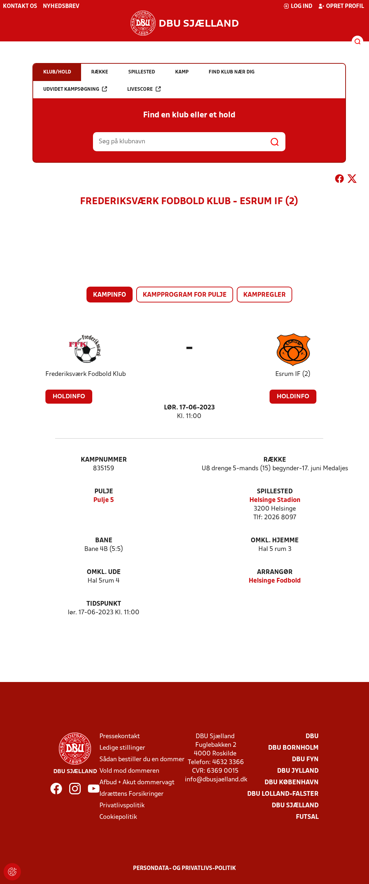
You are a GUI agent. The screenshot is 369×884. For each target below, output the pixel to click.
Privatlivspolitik (122, 806)
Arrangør (275, 572)
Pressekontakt (119, 736)
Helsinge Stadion (275, 500)
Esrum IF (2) (293, 374)
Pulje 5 (103, 500)
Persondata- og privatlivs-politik (184, 868)
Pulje (103, 492)
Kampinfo (109, 295)
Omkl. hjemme (275, 541)
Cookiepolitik (118, 817)
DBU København (291, 783)
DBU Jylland (298, 771)
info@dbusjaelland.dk (216, 780)
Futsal (307, 817)
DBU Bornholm (293, 748)
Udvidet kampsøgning (71, 89)
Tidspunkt (103, 604)
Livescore (140, 89)
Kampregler (264, 295)
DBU (312, 736)
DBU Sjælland (295, 806)
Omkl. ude (104, 572)
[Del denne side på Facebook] (339, 180)
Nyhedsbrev (61, 6)
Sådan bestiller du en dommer (141, 760)
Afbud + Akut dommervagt (136, 783)
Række (274, 460)
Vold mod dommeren (129, 771)
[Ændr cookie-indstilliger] (12, 871)
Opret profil (345, 6)
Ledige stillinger (122, 748)
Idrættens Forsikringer (131, 794)
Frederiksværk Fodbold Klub (85, 374)
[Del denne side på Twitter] (352, 180)
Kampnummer (104, 460)
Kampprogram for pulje (185, 295)
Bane (103, 541)
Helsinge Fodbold (275, 581)
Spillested (275, 492)
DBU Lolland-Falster (283, 794)
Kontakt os (20, 6)
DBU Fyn (305, 760)
